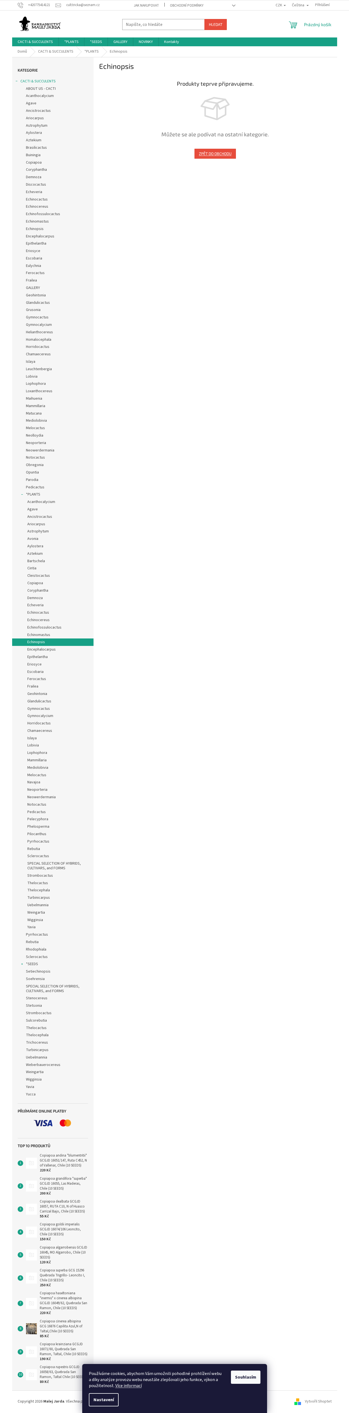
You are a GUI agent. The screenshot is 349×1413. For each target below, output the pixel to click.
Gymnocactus (37, 317)
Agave (31, 103)
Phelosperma (38, 826)
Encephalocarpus (40, 236)
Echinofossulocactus (43, 214)
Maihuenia (34, 398)
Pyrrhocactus (38, 841)
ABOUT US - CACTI (41, 88)
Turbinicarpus (38, 897)
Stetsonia (34, 1005)
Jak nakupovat (146, 5)
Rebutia (33, 849)
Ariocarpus (35, 118)
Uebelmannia (38, 905)
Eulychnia (33, 266)
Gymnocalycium (39, 324)
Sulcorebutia (36, 1020)
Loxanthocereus (39, 391)
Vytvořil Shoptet (318, 1401)
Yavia (31, 927)
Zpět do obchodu (215, 153)
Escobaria (34, 258)
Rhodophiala (36, 949)
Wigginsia (35, 920)
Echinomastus (37, 221)
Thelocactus (37, 883)
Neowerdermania (40, 450)
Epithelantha (36, 243)
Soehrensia (35, 979)
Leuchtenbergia (39, 369)
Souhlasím (245, 1377)
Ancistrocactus (38, 110)
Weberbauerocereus (43, 1065)
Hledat (215, 24)
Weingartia (36, 912)
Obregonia (35, 465)
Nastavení (104, 1400)
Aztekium (33, 140)
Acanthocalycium (40, 96)
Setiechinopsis (38, 971)
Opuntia (32, 472)
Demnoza (33, 177)
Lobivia (32, 376)
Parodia (32, 480)
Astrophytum (36, 125)
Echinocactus (37, 199)
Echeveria (34, 192)
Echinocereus (37, 206)
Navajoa (33, 782)
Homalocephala (38, 339)
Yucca (31, 1094)
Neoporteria (36, 443)
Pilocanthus (36, 834)
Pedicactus (35, 487)
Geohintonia (36, 295)
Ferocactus (35, 273)
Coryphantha (36, 169)
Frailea (31, 280)
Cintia (31, 568)
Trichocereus (37, 1042)
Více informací (128, 1386)
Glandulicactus (38, 302)
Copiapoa (34, 162)
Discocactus (36, 184)
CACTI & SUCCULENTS (38, 81)
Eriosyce (33, 251)
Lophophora (36, 383)
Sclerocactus (38, 856)
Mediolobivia (36, 420)
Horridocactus (37, 347)
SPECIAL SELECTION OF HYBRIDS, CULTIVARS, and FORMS (54, 866)
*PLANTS (33, 494)
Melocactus (35, 428)
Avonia (32, 539)
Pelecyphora (37, 819)
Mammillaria (35, 406)
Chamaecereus (38, 354)
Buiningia (33, 155)
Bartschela (36, 561)
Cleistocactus (38, 575)
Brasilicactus (36, 147)
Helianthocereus (39, 332)
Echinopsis (35, 229)
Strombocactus (40, 875)
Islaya (30, 361)
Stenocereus (36, 998)
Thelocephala (38, 890)
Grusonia (33, 310)
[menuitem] (35, 41)
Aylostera (34, 133)
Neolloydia (34, 435)
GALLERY (33, 288)
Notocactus (35, 457)
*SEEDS (32, 964)
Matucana (34, 413)
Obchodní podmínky (187, 5)
